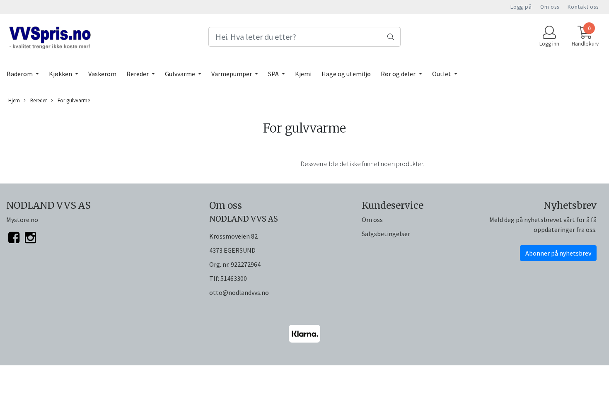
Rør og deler (399, 74)
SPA (274, 74)
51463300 (233, 278)
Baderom (20, 74)
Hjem (14, 100)
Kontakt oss (583, 6)
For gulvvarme (73, 100)
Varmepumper (232, 74)
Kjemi (303, 74)
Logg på (521, 6)
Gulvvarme (180, 74)
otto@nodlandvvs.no (239, 292)
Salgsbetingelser (386, 233)
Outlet (442, 74)
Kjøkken (61, 74)
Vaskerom (102, 74)
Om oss (549, 6)
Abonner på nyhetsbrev (558, 253)
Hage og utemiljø (346, 74)
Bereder (138, 74)
